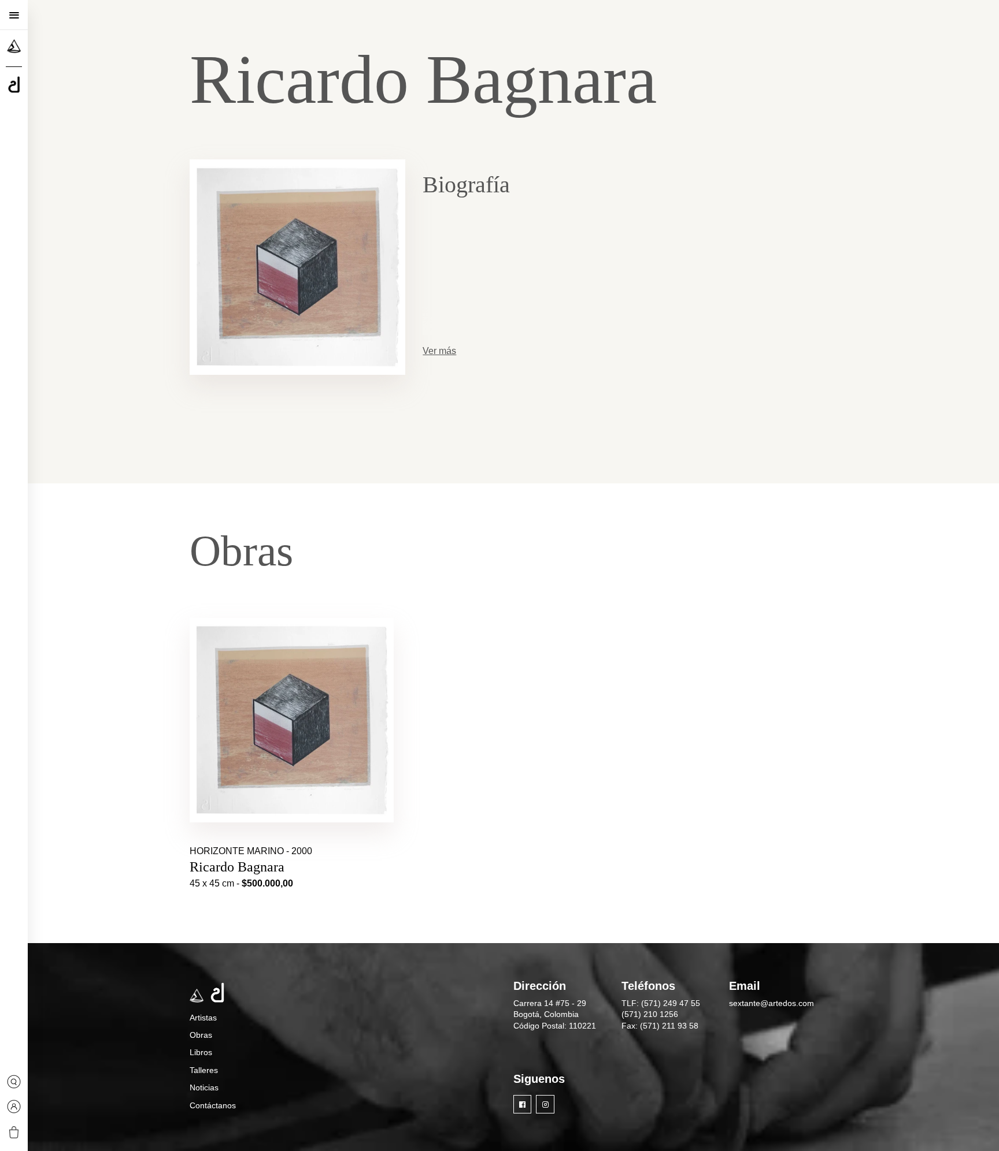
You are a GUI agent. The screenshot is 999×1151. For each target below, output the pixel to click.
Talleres (204, 1070)
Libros (201, 1052)
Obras (201, 1035)
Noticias (204, 1087)
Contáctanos (213, 1105)
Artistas (203, 1017)
